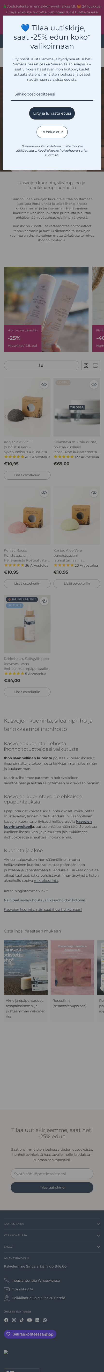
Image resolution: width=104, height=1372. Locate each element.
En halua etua (52, 132)
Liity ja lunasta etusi (52, 113)
